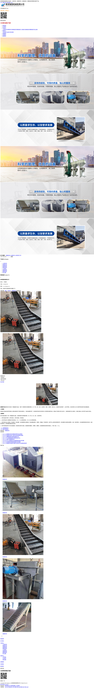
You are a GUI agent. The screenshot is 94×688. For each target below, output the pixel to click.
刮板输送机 (27, 29)
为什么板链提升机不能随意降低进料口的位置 (13, 440)
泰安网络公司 (7, 685)
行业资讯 (8, 32)
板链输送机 (14, 29)
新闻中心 (4, 30)
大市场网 (18, 685)
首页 (6, 290)
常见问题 (11, 32)
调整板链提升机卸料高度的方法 (11, 436)
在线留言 (4, 34)
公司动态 (4, 32)
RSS (1, 2)
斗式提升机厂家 (18, 255)
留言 (3, 381)
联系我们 (4, 36)
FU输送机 (23, 29)
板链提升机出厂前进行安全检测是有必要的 (13, 435)
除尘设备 (35, 29)
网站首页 (4, 25)
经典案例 (4, 33)
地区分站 (4, 2)
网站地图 (8, 2)
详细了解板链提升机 (8, 439)
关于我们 (4, 26)
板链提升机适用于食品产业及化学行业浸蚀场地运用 (15, 443)
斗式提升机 (5, 29)
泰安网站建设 (13, 685)
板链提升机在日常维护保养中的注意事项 (12, 434)
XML (12, 2)
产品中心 (4, 28)
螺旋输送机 (31, 29)
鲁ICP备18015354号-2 (4, 684)
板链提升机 (9, 29)
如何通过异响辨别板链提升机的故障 (12, 441)
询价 (1, 381)
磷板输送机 (18, 29)
